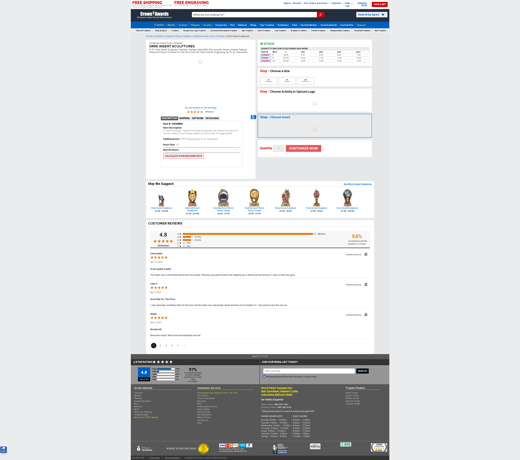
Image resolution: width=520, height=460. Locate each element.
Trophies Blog (141, 414)
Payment (336, 3)
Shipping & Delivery (207, 406)
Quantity (266, 148)
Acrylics (207, 25)
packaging (212, 118)
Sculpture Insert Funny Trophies (208, 36)
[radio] (260, 234)
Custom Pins (347, 25)
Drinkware (283, 25)
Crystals (183, 25)
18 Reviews (166, 245)
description (169, 118)
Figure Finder (352, 395)
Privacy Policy (310, 377)
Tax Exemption (204, 414)
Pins (232, 25)
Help (347, 3)
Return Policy (203, 417)
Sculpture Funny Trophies (178, 36)
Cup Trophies (267, 25)
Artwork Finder (353, 401)
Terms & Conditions (172, 458)
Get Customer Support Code (279, 391)
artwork (197, 118)
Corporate (221, 25)
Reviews (201, 401)
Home (149, 36)
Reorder (297, 3)
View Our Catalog (143, 412)
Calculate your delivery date (183, 156)
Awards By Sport (142, 401)
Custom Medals (309, 25)
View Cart (380, 4)
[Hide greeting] (30, 415)
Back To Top (260, 356)
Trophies (159, 25)
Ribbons (242, 25)
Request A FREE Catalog (146, 417)
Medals (171, 25)
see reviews (193, 381)
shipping (184, 118)
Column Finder (353, 404)
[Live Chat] (3, 449)
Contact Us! (284, 387)
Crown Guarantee (206, 398)
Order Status (203, 409)
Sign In (287, 3)
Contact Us (202, 420)
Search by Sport (368, 14)
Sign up (362, 371)
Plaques (195, 25)
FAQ (199, 404)
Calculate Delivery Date (276, 394)
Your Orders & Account (316, 3)
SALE (136, 409)
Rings (253, 25)
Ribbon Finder (352, 398)
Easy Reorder (204, 412)
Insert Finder (352, 393)
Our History (203, 395)
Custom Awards (328, 25)
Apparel (361, 25)
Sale (294, 25)
